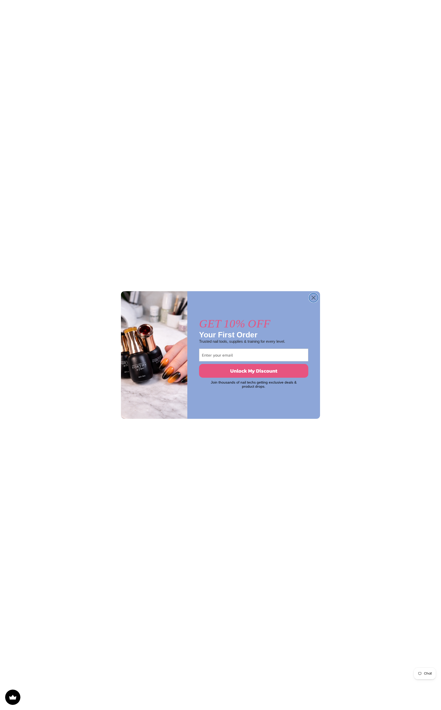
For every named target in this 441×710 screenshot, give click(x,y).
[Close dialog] (313, 297)
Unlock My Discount (253, 371)
